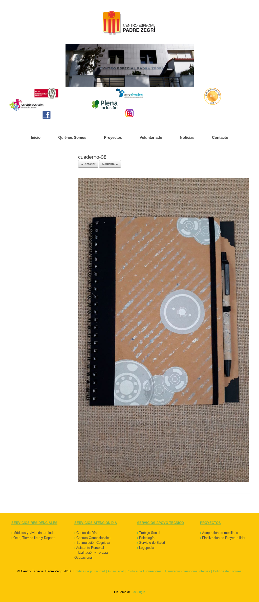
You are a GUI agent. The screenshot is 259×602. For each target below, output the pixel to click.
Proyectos (113, 137)
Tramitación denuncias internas (187, 571)
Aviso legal (115, 571)
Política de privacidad (89, 571)
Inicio (35, 137)
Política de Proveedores (144, 571)
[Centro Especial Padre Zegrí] (129, 23)
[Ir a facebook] (46, 115)
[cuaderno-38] (163, 480)
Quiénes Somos (72, 137)
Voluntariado (151, 137)
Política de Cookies (227, 571)
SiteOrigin (138, 592)
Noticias (187, 137)
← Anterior (88, 163)
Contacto (220, 137)
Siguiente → (110, 163)
